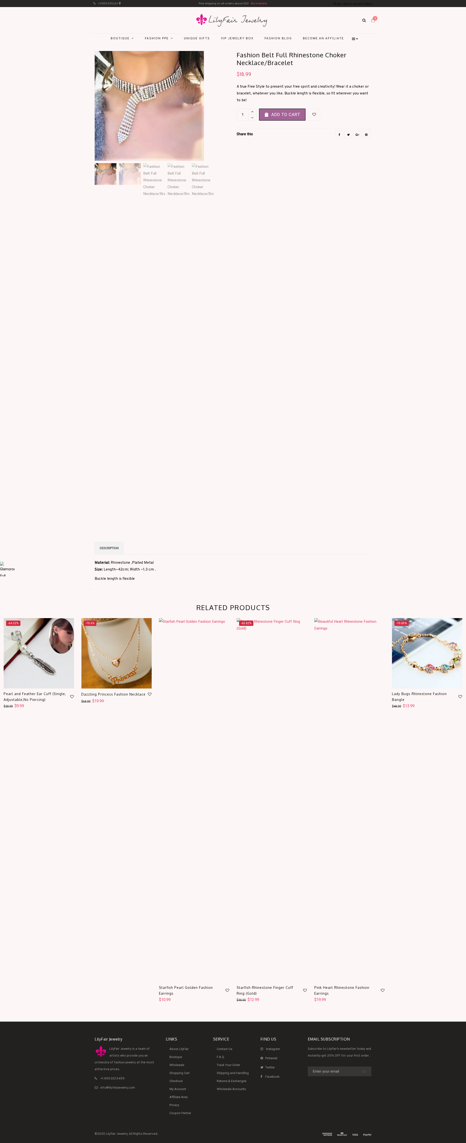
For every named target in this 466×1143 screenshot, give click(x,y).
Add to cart (285, 114)
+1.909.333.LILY (108, 4)
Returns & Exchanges (231, 1081)
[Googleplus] (357, 134)
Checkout (176, 1081)
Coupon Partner (180, 1113)
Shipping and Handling (233, 1073)
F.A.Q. (221, 1057)
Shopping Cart (179, 1073)
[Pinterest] (366, 134)
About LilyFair (179, 1049)
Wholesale (176, 1065)
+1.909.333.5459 (112, 1079)
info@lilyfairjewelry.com (117, 1088)
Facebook (272, 1076)
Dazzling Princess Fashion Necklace (113, 694)
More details (259, 4)
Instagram (273, 1049)
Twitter (270, 1067)
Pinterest (271, 1058)
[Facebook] (339, 134)
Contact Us (224, 1049)
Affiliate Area (178, 1097)
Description (109, 548)
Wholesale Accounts (231, 1089)
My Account (177, 1089)
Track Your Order (228, 1065)
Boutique (175, 1057)
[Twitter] (348, 134)
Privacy (174, 1105)
